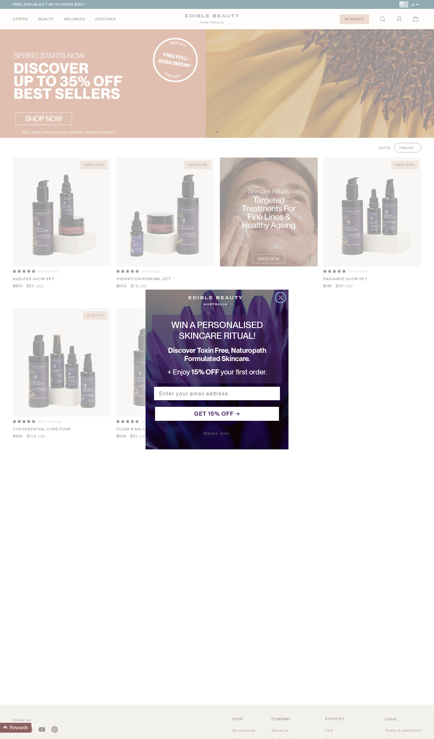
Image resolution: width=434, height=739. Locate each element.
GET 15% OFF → (217, 413)
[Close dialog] (280, 297)
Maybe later (217, 433)
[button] (15, 728)
